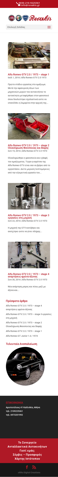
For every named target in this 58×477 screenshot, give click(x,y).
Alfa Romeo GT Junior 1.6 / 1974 (22, 336)
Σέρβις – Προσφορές (27, 454)
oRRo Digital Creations (29, 472)
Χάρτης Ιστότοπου (27, 458)
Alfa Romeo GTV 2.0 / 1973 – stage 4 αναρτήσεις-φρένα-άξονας (28, 275)
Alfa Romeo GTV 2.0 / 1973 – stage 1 (28, 74)
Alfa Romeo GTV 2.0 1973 (33, 77)
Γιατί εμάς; (27, 450)
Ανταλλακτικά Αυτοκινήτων (27, 446)
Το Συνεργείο (27, 442)
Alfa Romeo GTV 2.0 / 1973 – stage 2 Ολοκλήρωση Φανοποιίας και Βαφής (28, 146)
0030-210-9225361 (29, 2)
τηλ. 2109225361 (14, 411)
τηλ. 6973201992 (14, 415)
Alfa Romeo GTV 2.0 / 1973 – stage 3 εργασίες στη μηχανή (28, 216)
